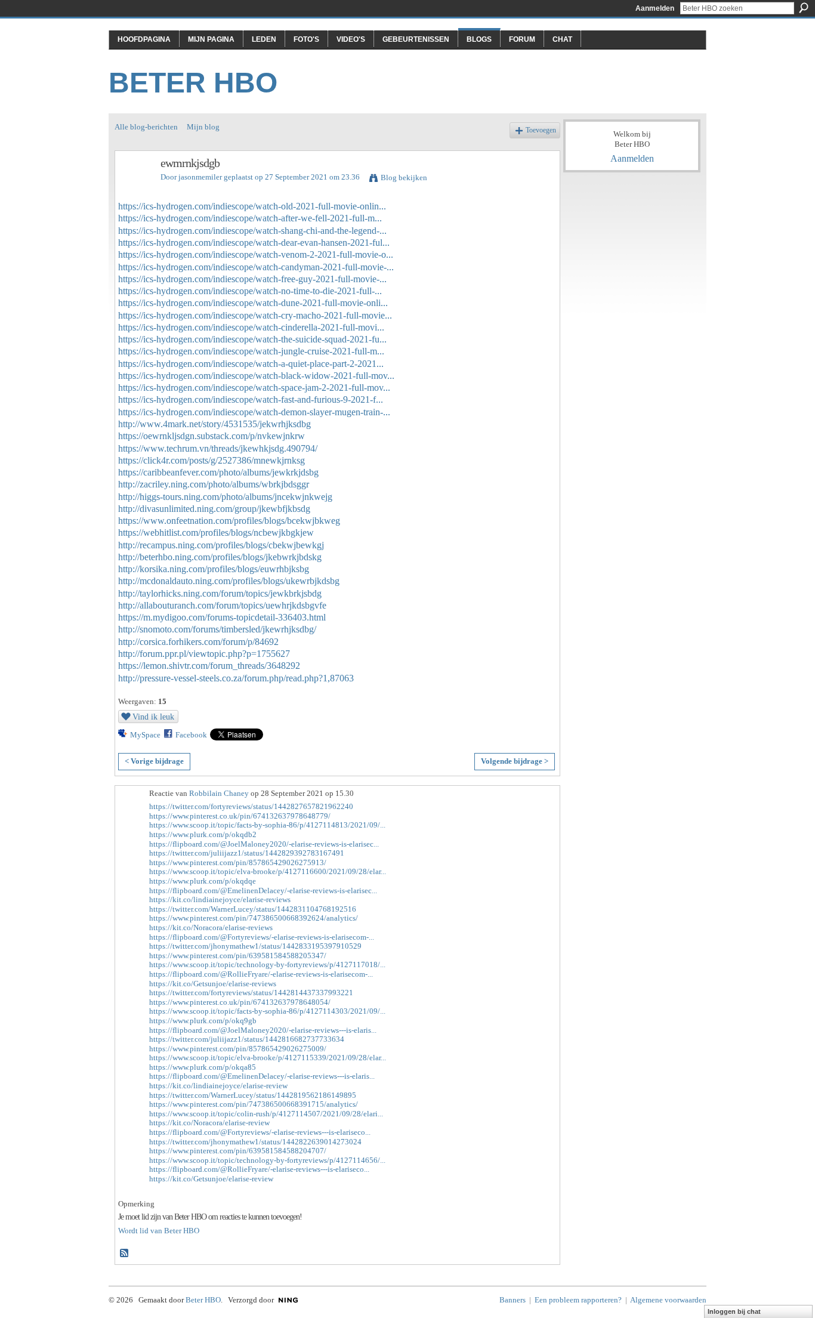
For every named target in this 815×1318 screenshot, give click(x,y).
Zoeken (803, 7)
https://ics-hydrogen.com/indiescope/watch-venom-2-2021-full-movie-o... (255, 254)
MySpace (145, 734)
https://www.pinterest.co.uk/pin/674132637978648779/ (240, 815)
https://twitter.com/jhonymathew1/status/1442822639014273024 (255, 1141)
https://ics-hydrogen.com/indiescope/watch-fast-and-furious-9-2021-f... (250, 399)
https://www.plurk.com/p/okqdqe (202, 880)
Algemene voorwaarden (668, 1299)
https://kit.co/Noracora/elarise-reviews (211, 927)
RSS (124, 1253)
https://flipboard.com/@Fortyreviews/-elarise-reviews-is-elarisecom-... (261, 937)
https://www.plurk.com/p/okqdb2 (203, 834)
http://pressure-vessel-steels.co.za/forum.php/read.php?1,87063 (236, 678)
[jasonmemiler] (134, 188)
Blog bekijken (404, 177)
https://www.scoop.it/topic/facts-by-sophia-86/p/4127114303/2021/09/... (267, 1011)
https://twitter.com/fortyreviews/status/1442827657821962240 (251, 806)
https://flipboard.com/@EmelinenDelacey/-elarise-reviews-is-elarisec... (263, 890)
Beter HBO (193, 82)
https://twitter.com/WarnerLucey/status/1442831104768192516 (252, 909)
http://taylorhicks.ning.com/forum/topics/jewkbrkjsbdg (220, 593)
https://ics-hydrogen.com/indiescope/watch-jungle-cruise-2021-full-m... (251, 351)
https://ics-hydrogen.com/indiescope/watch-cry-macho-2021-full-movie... (255, 315)
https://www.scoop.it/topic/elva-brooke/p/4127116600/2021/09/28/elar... (267, 871)
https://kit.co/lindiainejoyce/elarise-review (218, 1085)
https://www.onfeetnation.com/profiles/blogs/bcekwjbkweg (229, 521)
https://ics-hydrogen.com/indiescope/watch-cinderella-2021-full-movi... (251, 327)
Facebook (191, 734)
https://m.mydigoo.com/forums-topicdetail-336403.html (222, 617)
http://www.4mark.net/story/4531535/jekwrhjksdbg (214, 424)
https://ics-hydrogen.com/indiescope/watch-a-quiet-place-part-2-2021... (251, 364)
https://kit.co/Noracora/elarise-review (209, 1122)
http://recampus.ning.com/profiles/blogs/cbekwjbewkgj (221, 545)
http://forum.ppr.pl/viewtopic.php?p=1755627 (204, 654)
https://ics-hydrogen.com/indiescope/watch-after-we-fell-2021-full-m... (250, 218)
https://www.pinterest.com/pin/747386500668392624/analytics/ (253, 917)
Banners (512, 1299)
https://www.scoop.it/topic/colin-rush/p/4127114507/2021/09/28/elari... (266, 1113)
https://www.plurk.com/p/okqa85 (202, 1067)
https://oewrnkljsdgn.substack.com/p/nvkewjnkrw (211, 436)
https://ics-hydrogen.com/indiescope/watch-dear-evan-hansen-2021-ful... (254, 242)
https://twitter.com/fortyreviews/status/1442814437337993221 (251, 992)
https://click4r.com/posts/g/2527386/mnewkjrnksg (211, 460)
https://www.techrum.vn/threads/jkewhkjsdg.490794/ (217, 448)
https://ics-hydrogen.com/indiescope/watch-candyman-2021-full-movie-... (256, 267)
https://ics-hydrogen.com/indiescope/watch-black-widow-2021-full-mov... (256, 376)
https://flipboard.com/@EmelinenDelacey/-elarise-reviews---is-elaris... (262, 1076)
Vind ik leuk (153, 716)
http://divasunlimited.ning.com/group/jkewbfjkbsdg (214, 509)
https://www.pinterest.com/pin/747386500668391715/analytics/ (253, 1104)
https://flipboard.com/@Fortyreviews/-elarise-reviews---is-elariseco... (260, 1132)
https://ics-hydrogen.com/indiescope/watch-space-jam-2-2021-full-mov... (254, 387)
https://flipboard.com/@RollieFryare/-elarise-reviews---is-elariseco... (259, 1169)
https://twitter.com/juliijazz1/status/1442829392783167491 (246, 852)
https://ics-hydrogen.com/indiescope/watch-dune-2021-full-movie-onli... (253, 303)
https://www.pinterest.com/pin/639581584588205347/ (237, 955)
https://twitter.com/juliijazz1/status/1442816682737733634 (246, 1039)
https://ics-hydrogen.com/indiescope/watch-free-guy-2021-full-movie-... (252, 279)
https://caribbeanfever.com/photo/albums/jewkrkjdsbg (218, 472)
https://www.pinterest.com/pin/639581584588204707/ (237, 1150)
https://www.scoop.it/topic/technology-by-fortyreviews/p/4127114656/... (267, 1160)
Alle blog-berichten (146, 126)
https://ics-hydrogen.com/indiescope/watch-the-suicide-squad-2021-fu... (252, 339)
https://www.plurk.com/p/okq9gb (203, 1020)
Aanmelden (654, 8)
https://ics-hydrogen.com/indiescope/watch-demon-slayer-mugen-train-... (254, 412)
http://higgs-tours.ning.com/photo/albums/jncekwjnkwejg (225, 497)
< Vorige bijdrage (154, 761)
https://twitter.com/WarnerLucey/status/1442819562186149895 (252, 1095)
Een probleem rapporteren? (578, 1299)
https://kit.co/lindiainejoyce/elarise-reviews (220, 899)
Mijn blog (203, 126)
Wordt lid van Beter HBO (158, 1230)
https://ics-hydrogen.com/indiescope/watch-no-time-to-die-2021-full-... (250, 291)
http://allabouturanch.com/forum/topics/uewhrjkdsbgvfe (222, 605)
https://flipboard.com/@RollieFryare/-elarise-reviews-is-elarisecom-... (261, 974)
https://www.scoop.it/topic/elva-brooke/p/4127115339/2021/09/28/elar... (267, 1057)
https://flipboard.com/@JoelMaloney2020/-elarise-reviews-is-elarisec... (264, 843)
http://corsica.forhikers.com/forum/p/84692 (198, 642)
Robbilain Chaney (219, 793)
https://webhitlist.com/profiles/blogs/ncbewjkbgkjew (216, 532)
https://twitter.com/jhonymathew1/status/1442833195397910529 (255, 946)
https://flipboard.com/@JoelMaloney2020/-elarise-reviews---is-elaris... (262, 1030)
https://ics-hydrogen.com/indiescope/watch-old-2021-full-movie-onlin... (252, 206)
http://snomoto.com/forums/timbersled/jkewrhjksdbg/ (217, 629)
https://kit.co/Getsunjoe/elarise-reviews (212, 983)
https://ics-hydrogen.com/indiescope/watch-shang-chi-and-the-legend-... (252, 231)
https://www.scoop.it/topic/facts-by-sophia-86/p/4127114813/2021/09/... (267, 824)
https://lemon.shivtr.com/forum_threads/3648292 (209, 665)
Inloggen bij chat (734, 1311)
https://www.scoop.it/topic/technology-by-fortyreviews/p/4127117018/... (267, 964)
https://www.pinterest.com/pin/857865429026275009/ (237, 1048)
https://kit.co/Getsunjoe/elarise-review (211, 1178)
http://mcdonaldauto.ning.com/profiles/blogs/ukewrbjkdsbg (228, 581)
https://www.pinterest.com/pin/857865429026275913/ (237, 862)
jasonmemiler (200, 176)
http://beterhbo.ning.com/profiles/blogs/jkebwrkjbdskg (220, 557)
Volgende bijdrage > (514, 761)
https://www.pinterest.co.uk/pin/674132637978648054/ (240, 1002)
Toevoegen (541, 130)
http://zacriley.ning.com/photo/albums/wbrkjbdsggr (213, 484)
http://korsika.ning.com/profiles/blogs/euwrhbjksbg (213, 569)
